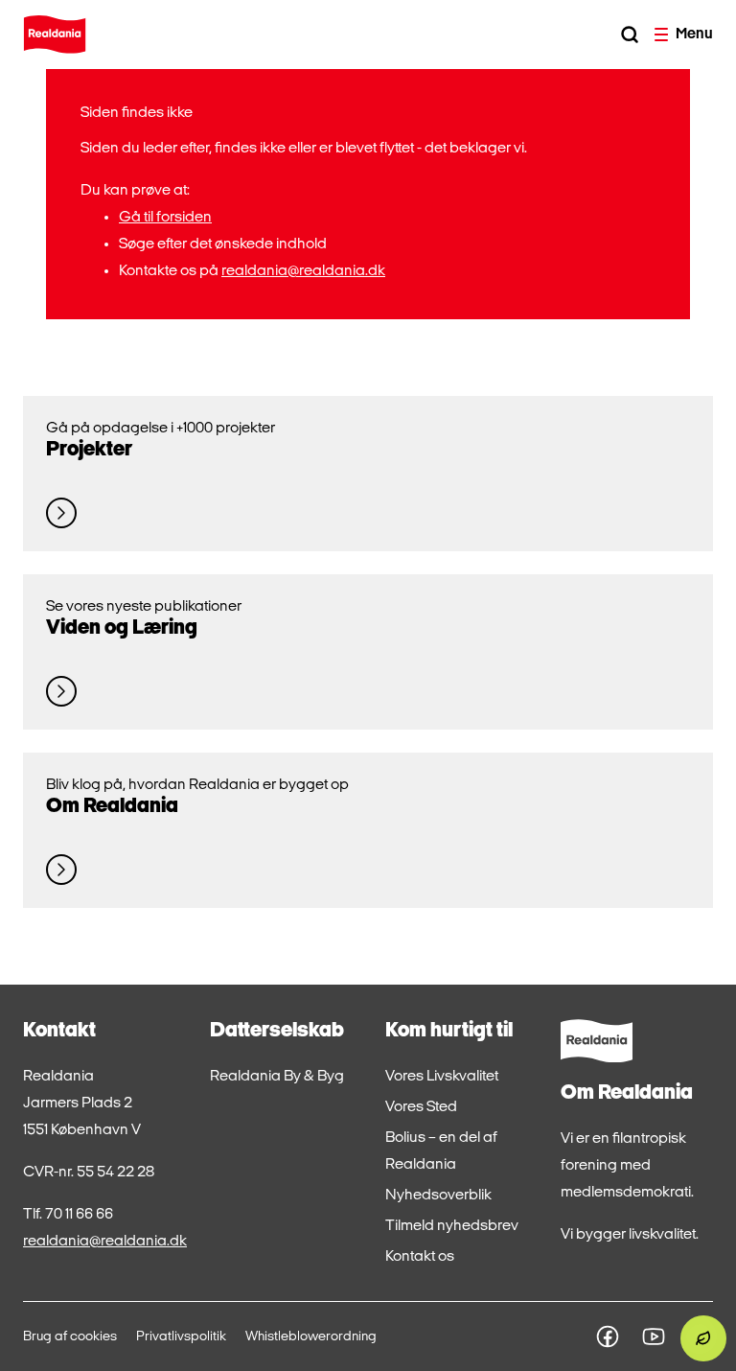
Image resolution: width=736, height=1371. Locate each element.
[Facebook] (607, 1336)
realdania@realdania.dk (303, 271)
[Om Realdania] (61, 869)
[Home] (54, 34)
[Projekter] (61, 513)
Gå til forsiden (165, 217)
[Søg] (629, 34)
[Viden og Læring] (61, 691)
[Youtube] (653, 1336)
